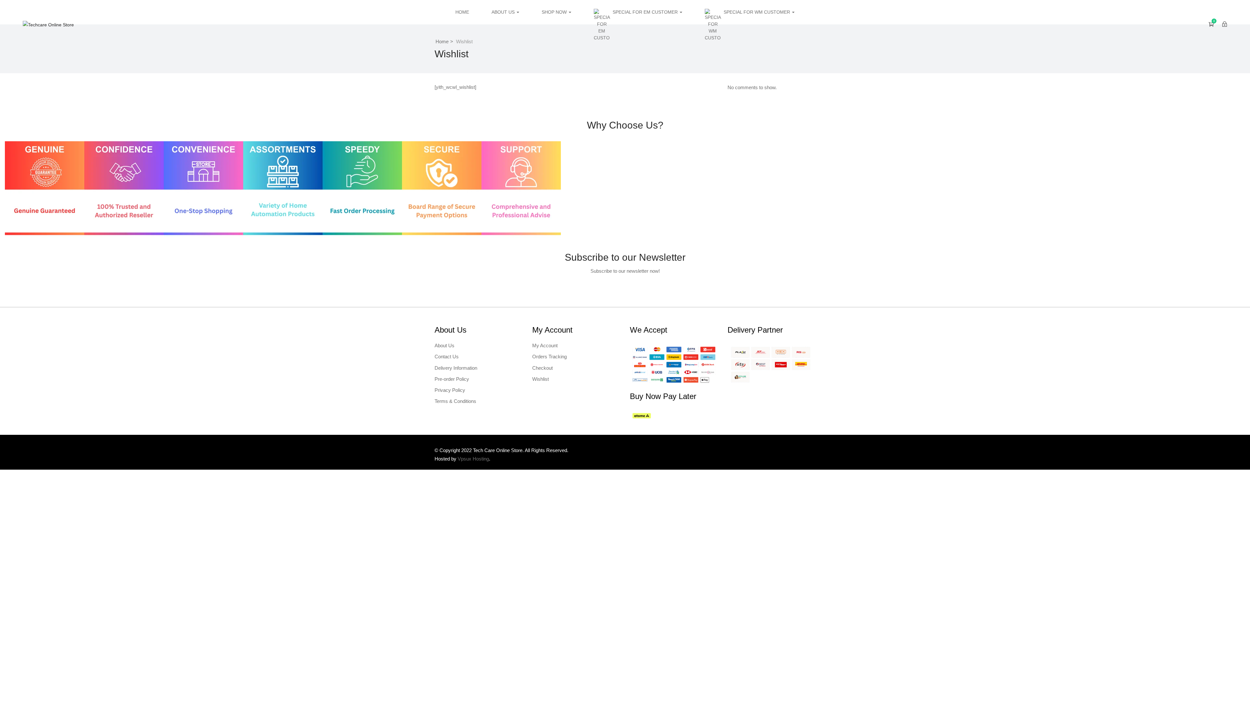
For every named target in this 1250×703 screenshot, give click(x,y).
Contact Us (447, 356)
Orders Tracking (549, 356)
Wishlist (540, 379)
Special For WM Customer (757, 12)
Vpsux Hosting (473, 459)
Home (462, 12)
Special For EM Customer (646, 12)
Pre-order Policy (452, 379)
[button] (1211, 24)
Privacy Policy (450, 390)
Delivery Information (456, 368)
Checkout (542, 368)
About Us (504, 12)
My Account (545, 345)
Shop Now (555, 12)
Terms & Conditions (455, 401)
